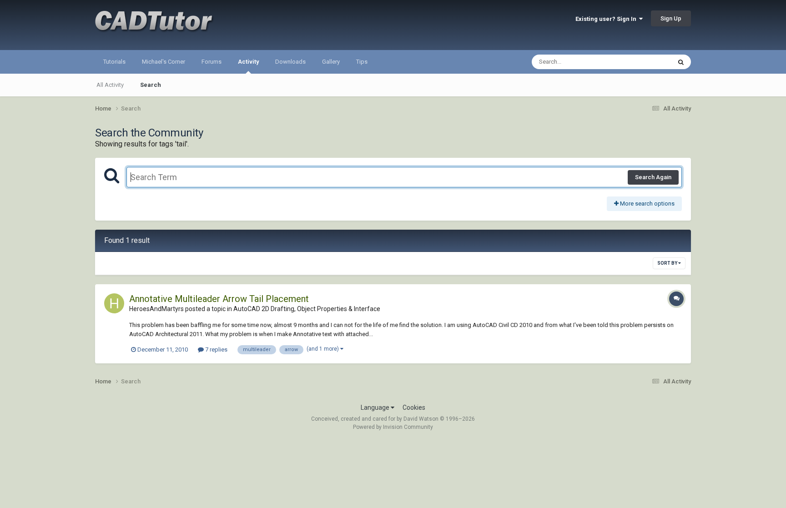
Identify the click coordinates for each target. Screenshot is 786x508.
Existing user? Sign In (607, 18)
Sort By (667, 263)
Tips (362, 61)
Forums (212, 61)
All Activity (110, 84)
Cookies (414, 407)
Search (150, 84)
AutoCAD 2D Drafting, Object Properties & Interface (306, 308)
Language (376, 407)
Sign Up (670, 18)
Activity (248, 61)
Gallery (331, 61)
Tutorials (114, 61)
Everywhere (644, 62)
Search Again (653, 177)
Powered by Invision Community (393, 427)
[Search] (681, 62)
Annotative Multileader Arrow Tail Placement (219, 298)
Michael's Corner (163, 61)
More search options (647, 203)
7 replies (215, 349)
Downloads (290, 61)
